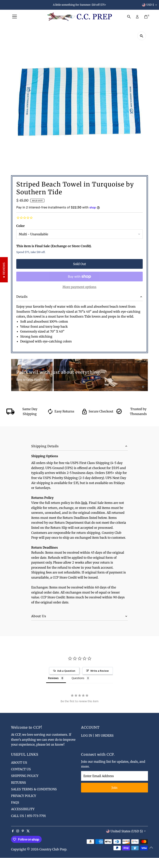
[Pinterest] (23, 831)
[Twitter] (28, 831)
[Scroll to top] (151, 847)
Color (20, 226)
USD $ (150, 4)
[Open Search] (129, 16)
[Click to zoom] (141, 36)
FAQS (15, 802)
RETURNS (18, 782)
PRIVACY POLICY (23, 796)
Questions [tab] (78, 678)
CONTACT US (21, 769)
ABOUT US (19, 762)
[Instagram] (17, 831)
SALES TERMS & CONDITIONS (34, 789)
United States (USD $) (127, 831)
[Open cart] (146, 16)
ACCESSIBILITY (23, 809)
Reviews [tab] (53, 678)
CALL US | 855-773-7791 (28, 816)
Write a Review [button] (99, 670)
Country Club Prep (52, 849)
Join (114, 788)
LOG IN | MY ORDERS (97, 735)
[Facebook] (13, 831)
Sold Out (79, 264)
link (84, 503)
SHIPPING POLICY (24, 776)
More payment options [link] (79, 287)
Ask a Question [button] (66, 670)
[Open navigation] (14, 17)
